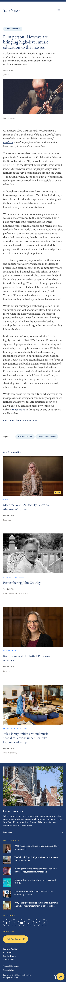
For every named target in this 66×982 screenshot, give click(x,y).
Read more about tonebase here (20, 420)
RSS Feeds (8, 952)
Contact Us (8, 959)
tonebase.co (18, 409)
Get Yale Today (14, 938)
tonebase (8, 142)
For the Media (9, 956)
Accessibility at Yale (11, 966)
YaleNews (11, 11)
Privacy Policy (8, 970)
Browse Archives (11, 948)
